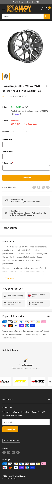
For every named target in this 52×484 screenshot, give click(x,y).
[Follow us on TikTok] (18, 452)
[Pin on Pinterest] (38, 187)
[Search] (47, 16)
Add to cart (26, 177)
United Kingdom (9, 441)
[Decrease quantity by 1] (13, 131)
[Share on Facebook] (34, 187)
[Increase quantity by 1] (26, 131)
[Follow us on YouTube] (13, 452)
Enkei (4, 96)
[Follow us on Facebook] (4, 452)
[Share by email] (48, 187)
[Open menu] (3, 9)
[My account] (42, 8)
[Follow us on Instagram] (8, 452)
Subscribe (10, 429)
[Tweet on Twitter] (43, 187)
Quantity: (5, 131)
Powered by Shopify (9, 479)
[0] (47, 8)
